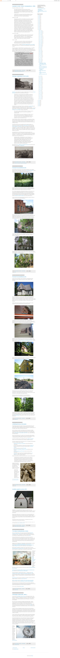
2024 (39, 17)
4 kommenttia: (23, 418)
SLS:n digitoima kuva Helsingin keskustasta (23, 144)
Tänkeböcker (22, 526)
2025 (39, 16)
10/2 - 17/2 (40, 93)
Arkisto (30, 535)
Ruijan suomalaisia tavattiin (16, 580)
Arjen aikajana (22, 586)
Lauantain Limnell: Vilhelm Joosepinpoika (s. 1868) (23, 6)
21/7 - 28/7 (40, 55)
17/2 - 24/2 (40, 92)
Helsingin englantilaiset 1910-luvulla (20, 76)
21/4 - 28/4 (40, 82)
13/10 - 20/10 (41, 42)
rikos (22, 71)
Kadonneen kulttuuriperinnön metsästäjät (19, 443)
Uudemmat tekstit (15, 647)
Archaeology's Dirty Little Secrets (21, 596)
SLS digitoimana (22, 145)
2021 (39, 20)
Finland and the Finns (26, 125)
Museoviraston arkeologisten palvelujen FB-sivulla (20, 449)
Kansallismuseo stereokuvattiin (23, 570)
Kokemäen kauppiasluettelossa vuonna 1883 (28, 44)
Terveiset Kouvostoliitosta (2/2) (19, 167)
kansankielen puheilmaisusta (28, 573)
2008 (39, 104)
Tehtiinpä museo (17, 545)
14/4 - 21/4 (40, 83)
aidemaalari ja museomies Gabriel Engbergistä (27, 581)
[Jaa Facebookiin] (29, 70)
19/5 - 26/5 (40, 78)
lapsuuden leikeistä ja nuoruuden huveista (18, 548)
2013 (39, 29)
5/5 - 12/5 (40, 80)
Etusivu (24, 647)
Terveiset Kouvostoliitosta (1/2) (19, 276)
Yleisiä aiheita (39, 9)
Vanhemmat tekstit (33, 647)
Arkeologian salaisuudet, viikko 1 (19, 594)
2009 (39, 103)
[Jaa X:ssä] (28, 70)
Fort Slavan (27, 170)
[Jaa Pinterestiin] (30, 70)
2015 (39, 27)
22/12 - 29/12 (41, 31)
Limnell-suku (20, 71)
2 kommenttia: (23, 525)
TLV (23, 71)
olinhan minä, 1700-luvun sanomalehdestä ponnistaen (25, 340)
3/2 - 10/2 (40, 94)
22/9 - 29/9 (40, 45)
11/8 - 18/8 (40, 52)
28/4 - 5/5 (40, 81)
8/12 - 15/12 (40, 33)
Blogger (32, 655)
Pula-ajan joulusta (14, 577)
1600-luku (15, 526)
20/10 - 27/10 (41, 41)
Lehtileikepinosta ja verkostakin (19, 424)
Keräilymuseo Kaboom (30, 438)
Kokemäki (15, 71)
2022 (39, 19)
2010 (39, 102)
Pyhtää (18, 526)
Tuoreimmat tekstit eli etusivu (41, 8)
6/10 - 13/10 (40, 43)
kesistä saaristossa (24, 578)
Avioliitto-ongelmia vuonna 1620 (19, 489)
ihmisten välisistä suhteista (19, 573)
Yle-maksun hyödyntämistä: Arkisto (20, 531)
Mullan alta (32, 445)
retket (17, 419)
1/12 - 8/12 (40, 34)
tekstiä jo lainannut (14, 126)
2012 (39, 100)
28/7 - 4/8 (40, 54)
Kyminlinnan (32, 170)
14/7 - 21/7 (40, 56)
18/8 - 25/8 (40, 51)
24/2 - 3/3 (40, 91)
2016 (39, 26)
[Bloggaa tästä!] (27, 70)
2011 (39, 101)
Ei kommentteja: (23, 70)
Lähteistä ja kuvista (40, 10)
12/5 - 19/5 (40, 79)
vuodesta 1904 (31, 106)
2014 (39, 28)
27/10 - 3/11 (40, 40)
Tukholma (20, 526)
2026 (39, 15)
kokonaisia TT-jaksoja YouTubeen (19, 195)
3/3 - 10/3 (40, 90)
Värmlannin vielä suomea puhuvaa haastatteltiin (27, 580)
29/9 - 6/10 (40, 44)
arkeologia (15, 644)
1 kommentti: (23, 588)
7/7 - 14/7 (40, 57)
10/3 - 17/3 (40, 89)
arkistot (15, 589)
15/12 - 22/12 (41, 32)
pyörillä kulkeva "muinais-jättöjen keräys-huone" (21, 432)
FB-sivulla (24, 448)
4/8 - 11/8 (40, 53)
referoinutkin (20, 126)
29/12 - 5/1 (40, 30)
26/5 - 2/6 (40, 77)
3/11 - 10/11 (40, 39)
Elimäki (15, 419)
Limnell (18, 71)
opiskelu (18, 644)
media (17, 589)
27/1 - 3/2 (40, 95)
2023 (39, 18)
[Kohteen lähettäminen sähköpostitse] (26, 70)
